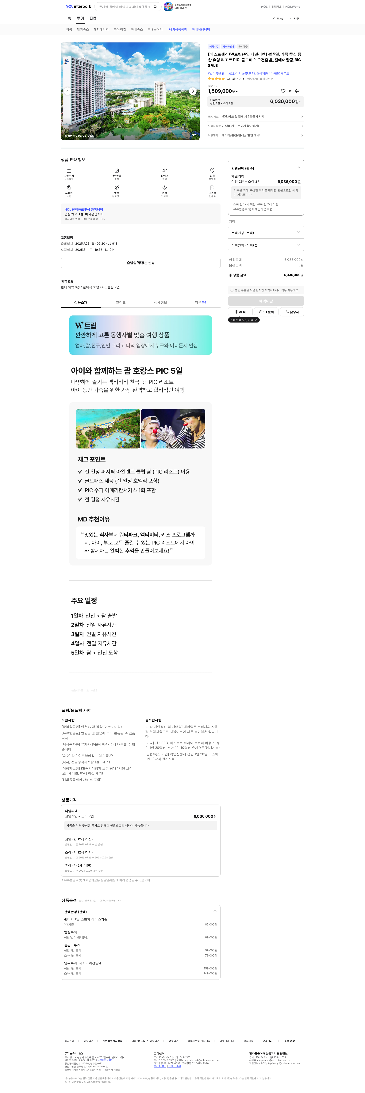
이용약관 (89, 1040)
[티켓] (93, 18)
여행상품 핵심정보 (259, 79)
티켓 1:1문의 (174, 1066)
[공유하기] (290, 91)
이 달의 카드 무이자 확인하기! (240, 126)
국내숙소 (137, 29)
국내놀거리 (155, 29)
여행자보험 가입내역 (198, 1040)
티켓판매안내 (227, 1040)
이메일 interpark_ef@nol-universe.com (269, 1060)
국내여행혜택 (201, 29)
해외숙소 (83, 29)
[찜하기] (283, 91)
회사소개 (70, 1040)
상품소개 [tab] (80, 302)
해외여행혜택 (178, 29)
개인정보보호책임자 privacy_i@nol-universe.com (274, 1063)
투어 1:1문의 (160, 1066)
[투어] (80, 18)
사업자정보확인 (105, 1060)
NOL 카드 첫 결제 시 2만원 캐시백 (243, 116)
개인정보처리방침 (112, 1040)
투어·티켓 (119, 29)
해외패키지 (101, 29)
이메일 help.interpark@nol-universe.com (197, 1060)
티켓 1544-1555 (181, 1057)
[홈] (69, 18)
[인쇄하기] (297, 91)
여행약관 (174, 1040)
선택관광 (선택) (75, 912)
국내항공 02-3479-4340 (195, 1063)
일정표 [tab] (121, 302)
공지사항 (248, 1040)
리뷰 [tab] (200, 302)
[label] (266, 167)
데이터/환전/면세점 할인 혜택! (241, 135)
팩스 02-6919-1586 (164, 1060)
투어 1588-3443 (162, 1057)
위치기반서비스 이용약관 (145, 1040)
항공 (69, 29)
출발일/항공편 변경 (141, 263)
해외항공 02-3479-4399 (167, 1063)
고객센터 (267, 1040)
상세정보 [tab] (160, 302)
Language (289, 1040)
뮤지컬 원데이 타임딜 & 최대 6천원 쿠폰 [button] (124, 7)
